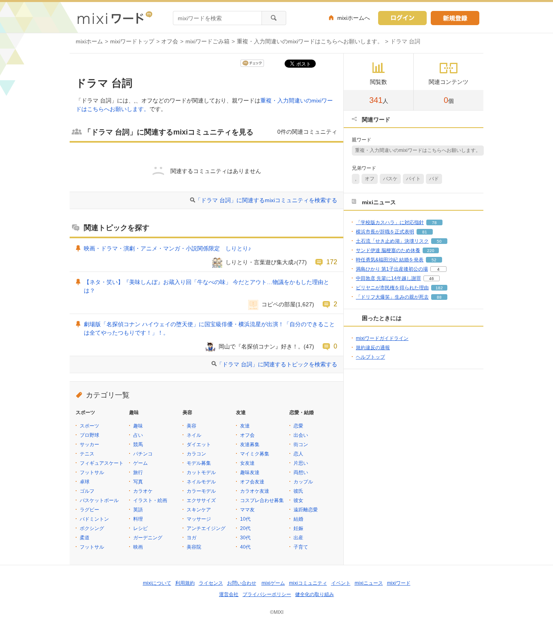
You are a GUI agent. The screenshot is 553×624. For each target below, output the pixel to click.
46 (431, 278)
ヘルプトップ (370, 357)
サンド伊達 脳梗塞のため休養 (388, 250)
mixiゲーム (273, 583)
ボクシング (92, 528)
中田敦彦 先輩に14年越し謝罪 (388, 278)
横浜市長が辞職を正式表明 (385, 232)
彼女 (298, 500)
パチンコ (143, 454)
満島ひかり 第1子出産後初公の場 (392, 269)
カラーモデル (201, 491)
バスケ (390, 179)
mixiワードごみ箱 (207, 41)
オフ (369, 179)
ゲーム (140, 463)
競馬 (138, 444)
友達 (245, 426)
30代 (245, 538)
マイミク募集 (254, 454)
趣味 (138, 426)
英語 (138, 510)
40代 (245, 547)
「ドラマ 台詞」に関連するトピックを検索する (277, 364)
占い (138, 435)
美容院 (194, 547)
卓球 (84, 482)
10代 (245, 519)
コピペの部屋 (279, 304)
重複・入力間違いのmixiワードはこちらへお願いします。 (310, 41)
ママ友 (247, 510)
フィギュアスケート (101, 463)
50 (439, 241)
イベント (341, 583)
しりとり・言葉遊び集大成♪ (260, 262)
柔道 (84, 538)
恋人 (298, 454)
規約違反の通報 (373, 347)
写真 (138, 482)
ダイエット (199, 444)
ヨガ (191, 538)
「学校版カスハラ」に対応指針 (390, 222)
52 (434, 260)
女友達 (247, 463)
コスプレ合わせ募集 (262, 500)
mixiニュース (369, 583)
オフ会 (169, 41)
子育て (301, 547)
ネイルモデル (201, 482)
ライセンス (211, 583)
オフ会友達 (252, 482)
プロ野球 (89, 435)
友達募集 (249, 444)
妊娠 (298, 528)
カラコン (196, 454)
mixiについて (157, 583)
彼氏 (298, 491)
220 (430, 250)
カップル (303, 482)
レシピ (140, 528)
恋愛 (298, 426)
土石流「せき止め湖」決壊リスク (392, 241)
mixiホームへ (353, 18)
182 (439, 288)
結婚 (298, 519)
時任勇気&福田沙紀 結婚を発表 (389, 260)
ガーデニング (147, 538)
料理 (138, 519)
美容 (191, 426)
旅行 (138, 472)
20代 (245, 528)
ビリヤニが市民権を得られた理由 (392, 288)
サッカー (89, 444)
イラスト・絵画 (150, 500)
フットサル (92, 472)
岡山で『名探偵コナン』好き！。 (261, 346)
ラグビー (89, 510)
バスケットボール (99, 500)
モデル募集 (199, 463)
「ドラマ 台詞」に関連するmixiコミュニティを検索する (266, 200)
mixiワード (398, 583)
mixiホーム (89, 41)
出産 (298, 538)
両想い (301, 472)
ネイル (194, 435)
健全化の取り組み (314, 594)
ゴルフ (87, 491)
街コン (301, 444)
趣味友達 (249, 472)
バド (434, 179)
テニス (87, 454)
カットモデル (201, 472)
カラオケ (143, 491)
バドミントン (94, 519)
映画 (138, 547)
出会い (301, 435)
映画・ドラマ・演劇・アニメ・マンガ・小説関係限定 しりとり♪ (167, 248)
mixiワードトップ (132, 41)
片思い (301, 463)
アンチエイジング (206, 528)
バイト (413, 179)
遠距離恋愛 (306, 510)
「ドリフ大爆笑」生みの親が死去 (392, 297)
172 (331, 261)
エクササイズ (201, 500)
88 (439, 297)
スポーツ (89, 426)
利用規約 (185, 583)
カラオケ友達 (254, 491)
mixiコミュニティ (308, 583)
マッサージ (199, 519)
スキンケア (199, 510)
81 (424, 232)
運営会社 (228, 594)
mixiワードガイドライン (382, 338)
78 (434, 222)
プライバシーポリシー (266, 594)
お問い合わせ (241, 583)
